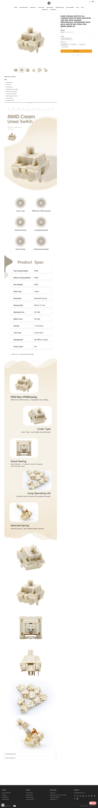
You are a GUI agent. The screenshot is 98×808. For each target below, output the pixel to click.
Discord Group (24, 7)
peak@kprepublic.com (79, 792)
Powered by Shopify (84, 805)
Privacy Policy (29, 792)
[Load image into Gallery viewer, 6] (45, 69)
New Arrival (50, 7)
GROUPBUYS (5, 797)
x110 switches (65, 46)
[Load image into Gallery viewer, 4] (33, 69)
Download (53, 9)
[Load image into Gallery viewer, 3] (27, 69)
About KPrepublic (6, 792)
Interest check (60, 7)
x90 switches (82, 44)
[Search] (95, 2)
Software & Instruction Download (58, 795)
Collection (4, 795)
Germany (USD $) (6, 805)
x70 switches (73, 44)
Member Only (53, 799)
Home (15, 7)
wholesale (45, 9)
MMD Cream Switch (66, 38)
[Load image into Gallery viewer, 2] (21, 69)
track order (52, 792)
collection (41, 7)
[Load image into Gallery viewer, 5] (39, 69)
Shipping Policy (30, 797)
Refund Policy (29, 795)
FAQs (77, 7)
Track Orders (70, 7)
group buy (33, 7)
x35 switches (64, 44)
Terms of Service (30, 799)
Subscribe (65, 778)
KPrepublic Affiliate (54, 797)
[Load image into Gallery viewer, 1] (15, 69)
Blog (82, 7)
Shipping (62, 32)
